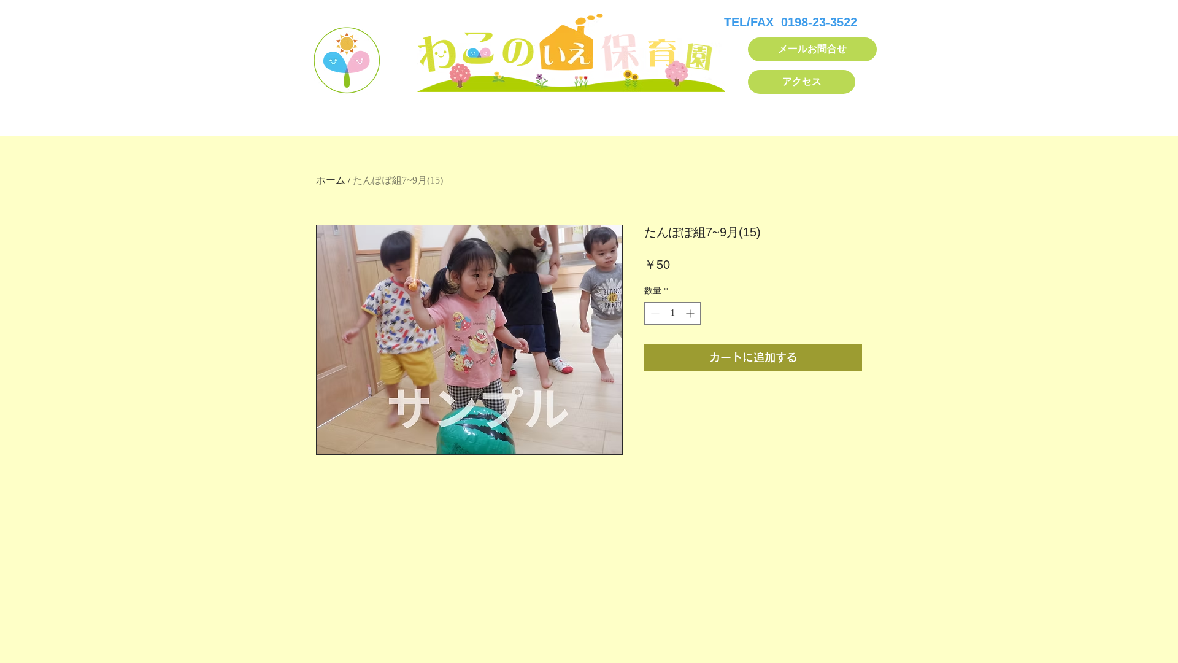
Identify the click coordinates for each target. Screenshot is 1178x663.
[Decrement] (653, 313)
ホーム (330, 180)
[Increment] (691, 313)
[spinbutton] (672, 313)
